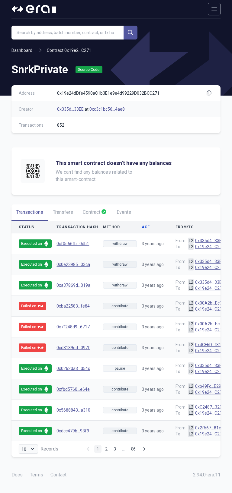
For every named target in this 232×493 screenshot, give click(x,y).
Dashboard (21, 50)
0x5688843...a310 (73, 410)
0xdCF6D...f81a (209, 344)
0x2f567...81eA (209, 427)
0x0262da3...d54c (73, 368)
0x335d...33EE (70, 109)
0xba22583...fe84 (73, 306)
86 (133, 449)
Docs (17, 475)
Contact (58, 475)
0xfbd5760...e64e (73, 389)
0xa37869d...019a (73, 285)
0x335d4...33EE (209, 240)
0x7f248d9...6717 (73, 326)
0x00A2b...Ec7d (209, 303)
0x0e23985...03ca (73, 264)
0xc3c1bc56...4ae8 (107, 109)
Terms (36, 475)
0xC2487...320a (209, 407)
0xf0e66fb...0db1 (72, 243)
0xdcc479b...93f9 (72, 430)
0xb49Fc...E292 (209, 386)
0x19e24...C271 (209, 246)
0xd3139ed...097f (73, 347)
